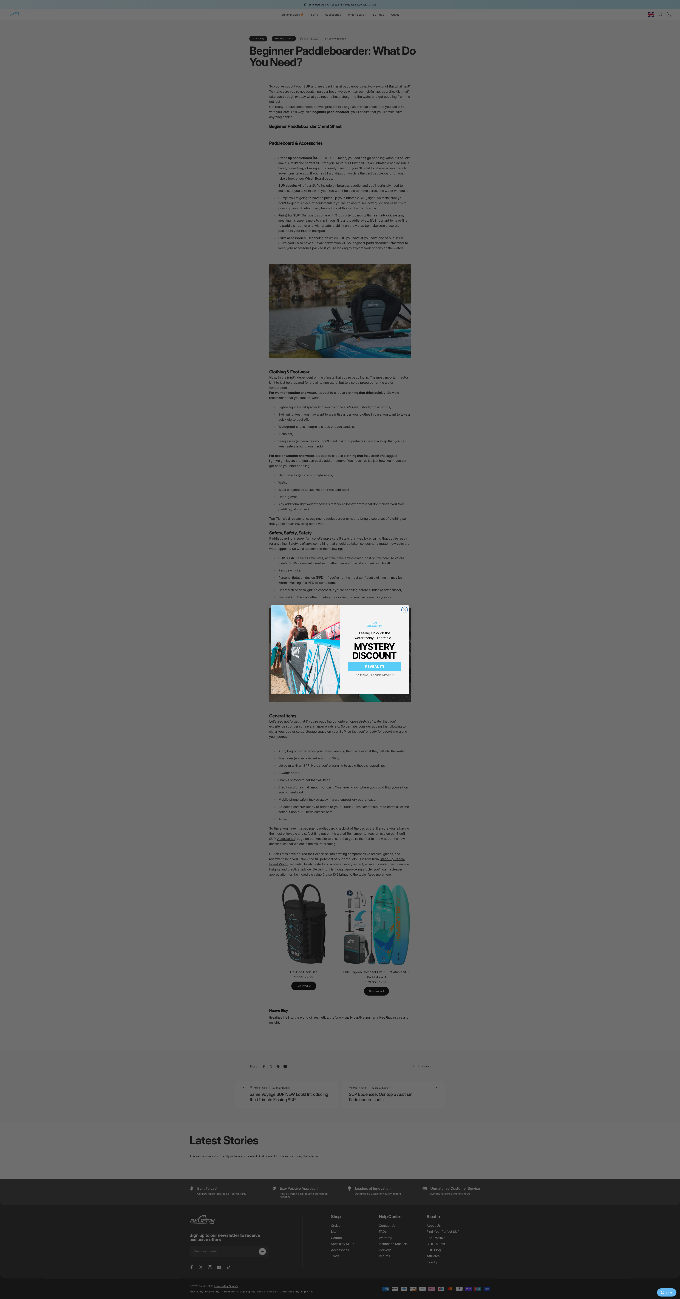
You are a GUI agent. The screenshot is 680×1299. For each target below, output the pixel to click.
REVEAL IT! (374, 666)
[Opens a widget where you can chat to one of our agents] (666, 1292)
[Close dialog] (404, 610)
